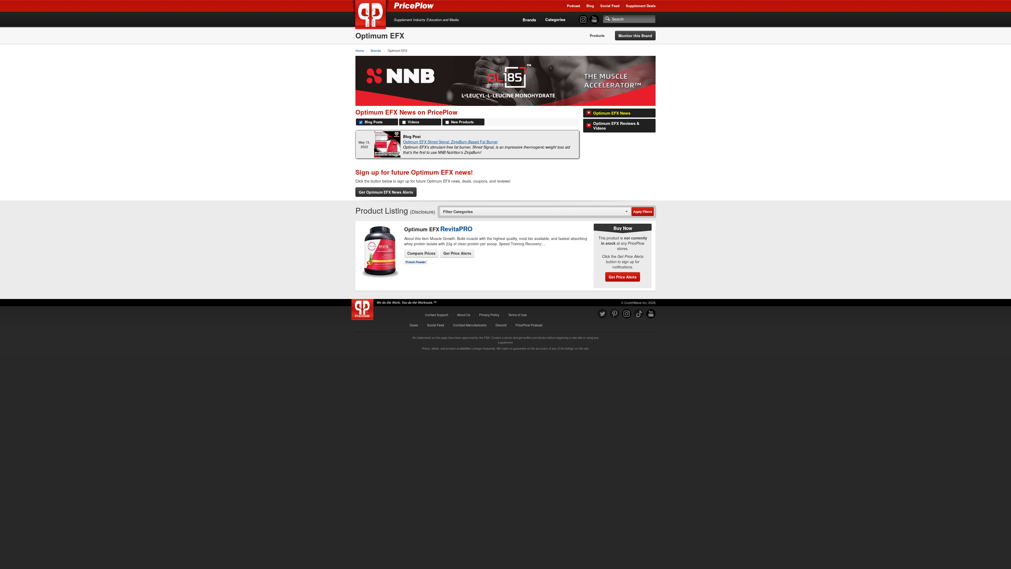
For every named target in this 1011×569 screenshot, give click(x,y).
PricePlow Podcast (529, 325)
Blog (590, 5)
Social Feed (610, 5)
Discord (501, 325)
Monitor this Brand (635, 35)
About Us (463, 314)
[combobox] (535, 211)
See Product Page (379, 264)
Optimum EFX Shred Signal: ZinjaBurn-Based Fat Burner (450, 141)
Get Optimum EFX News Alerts (386, 192)
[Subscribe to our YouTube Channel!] (594, 19)
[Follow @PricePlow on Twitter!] (602, 314)
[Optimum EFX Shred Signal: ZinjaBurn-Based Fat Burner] (387, 144)
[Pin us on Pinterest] (614, 314)
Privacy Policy (489, 314)
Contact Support (436, 314)
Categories (555, 19)
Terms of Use (517, 314)
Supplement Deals (641, 5)
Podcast (573, 5)
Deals (414, 325)
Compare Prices (421, 253)
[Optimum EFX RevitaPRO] (380, 252)
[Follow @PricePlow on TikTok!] (638, 314)
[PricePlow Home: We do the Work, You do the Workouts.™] (371, 15)
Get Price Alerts (457, 253)
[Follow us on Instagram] (626, 314)
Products (597, 35)
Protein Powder (416, 262)
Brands (529, 20)
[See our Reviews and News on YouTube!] (651, 314)
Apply (642, 211)
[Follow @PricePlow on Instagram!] (583, 19)
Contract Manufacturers (470, 325)
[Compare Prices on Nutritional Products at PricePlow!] (363, 308)
